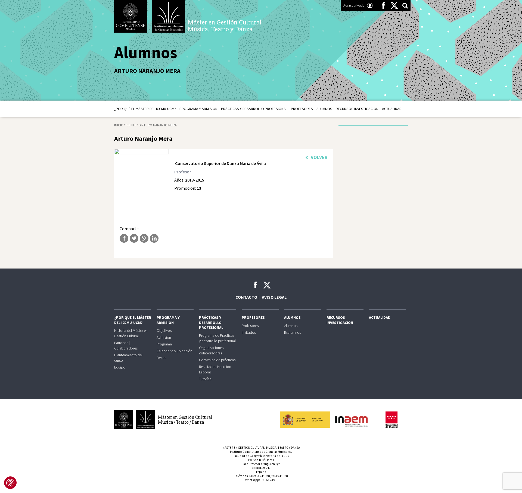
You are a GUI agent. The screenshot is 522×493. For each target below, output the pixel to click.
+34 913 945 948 (259, 476)
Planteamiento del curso (128, 357)
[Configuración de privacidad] (10, 482)
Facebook (383, 5)
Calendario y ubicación (174, 350)
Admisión (164, 337)
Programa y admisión (198, 108)
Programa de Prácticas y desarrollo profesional (217, 338)
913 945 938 (280, 476)
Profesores (302, 108)
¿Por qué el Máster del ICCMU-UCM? (145, 108)
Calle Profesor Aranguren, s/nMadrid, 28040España (261, 468)
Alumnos (324, 108)
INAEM (326, 419)
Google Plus (144, 238)
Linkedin (154, 238)
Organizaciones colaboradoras (211, 350)
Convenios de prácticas (217, 359)
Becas (161, 357)
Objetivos (164, 330)
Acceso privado (353, 5)
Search (405, 5)
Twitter (394, 5)
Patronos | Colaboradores (126, 345)
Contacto (246, 297)
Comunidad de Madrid (391, 419)
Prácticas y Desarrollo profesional (254, 108)
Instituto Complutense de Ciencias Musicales (168, 16)
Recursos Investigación (357, 108)
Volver (319, 157)
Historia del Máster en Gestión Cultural (131, 333)
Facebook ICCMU (255, 284)
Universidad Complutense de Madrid (130, 16)
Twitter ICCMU (267, 285)
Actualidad (392, 108)
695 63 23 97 (268, 480)
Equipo (119, 367)
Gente (131, 125)
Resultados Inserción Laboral (215, 369)
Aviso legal (274, 297)
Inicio (118, 125)
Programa (164, 344)
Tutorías (205, 378)
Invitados (249, 332)
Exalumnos (292, 332)
